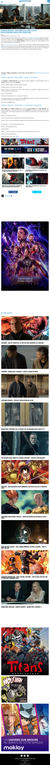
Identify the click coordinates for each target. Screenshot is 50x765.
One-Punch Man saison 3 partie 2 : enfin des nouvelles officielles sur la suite (24, 517)
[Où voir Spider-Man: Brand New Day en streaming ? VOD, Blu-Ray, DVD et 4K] (37, 163)
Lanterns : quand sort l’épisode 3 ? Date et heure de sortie (19, 372)
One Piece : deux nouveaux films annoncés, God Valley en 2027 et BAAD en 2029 (24, 487)
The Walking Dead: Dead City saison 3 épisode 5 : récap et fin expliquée (23, 458)
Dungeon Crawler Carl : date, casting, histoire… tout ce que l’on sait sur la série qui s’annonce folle (24, 578)
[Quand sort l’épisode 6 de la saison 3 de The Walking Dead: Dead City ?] (25, 414)
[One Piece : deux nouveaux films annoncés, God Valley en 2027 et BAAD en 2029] (25, 472)
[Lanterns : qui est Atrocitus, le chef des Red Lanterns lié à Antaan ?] (25, 328)
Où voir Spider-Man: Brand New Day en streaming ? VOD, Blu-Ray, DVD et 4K (36, 171)
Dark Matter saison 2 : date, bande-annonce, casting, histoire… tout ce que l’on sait (23, 547)
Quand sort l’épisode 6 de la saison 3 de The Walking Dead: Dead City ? (23, 429)
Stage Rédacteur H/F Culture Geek (25, 763)
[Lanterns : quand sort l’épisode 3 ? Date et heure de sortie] (25, 357)
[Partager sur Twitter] (37, 192)
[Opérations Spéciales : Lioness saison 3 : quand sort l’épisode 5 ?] (25, 592)
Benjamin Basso (5, 36)
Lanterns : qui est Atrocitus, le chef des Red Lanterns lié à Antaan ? (22, 343)
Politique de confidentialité (25, 760)
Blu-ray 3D (44, 73)
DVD (36, 73)
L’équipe (25, 761)
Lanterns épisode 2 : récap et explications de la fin (17, 400)
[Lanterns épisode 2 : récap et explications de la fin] (25, 386)
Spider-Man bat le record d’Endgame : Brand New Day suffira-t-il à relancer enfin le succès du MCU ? (12, 186)
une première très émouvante (11, 44)
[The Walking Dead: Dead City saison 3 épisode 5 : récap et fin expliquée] (25, 443)
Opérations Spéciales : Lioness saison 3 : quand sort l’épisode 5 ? (21, 607)
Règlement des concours (25, 764)
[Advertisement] (25, 61)
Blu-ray (39, 73)
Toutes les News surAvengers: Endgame (25, 280)
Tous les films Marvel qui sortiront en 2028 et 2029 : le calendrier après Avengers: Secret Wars (12, 171)
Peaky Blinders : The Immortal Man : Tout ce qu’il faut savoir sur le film (36, 186)
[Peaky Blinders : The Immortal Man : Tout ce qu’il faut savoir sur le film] (37, 178)
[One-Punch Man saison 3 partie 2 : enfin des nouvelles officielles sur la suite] (25, 502)
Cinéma (2, 34)
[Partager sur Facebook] (13, 192)
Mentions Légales (25, 759)
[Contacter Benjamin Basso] (11, 196)
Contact (25, 762)
